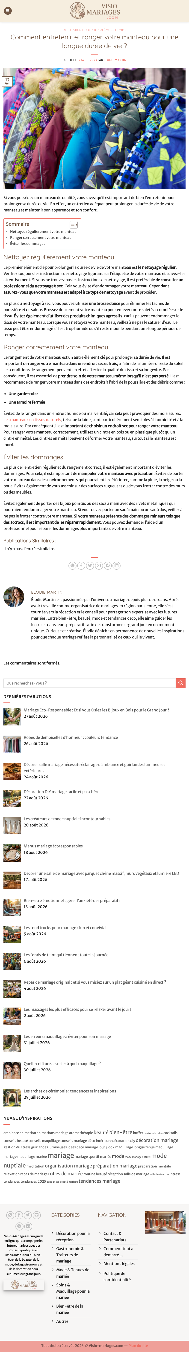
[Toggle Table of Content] (71, 225)
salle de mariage (136, 1174)
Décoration (72, 30)
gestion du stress (16, 1147)
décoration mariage (157, 1140)
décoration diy (123, 1140)
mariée (105, 1156)
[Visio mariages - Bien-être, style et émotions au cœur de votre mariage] (94, 11)
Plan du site (138, 1345)
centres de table (153, 1133)
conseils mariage (73, 1140)
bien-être (120, 1132)
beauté (101, 1132)
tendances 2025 (33, 1181)
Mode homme (116, 30)
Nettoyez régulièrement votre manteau (43, 231)
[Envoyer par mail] (99, 566)
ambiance (11, 1133)
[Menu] (8, 11)
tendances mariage (99, 1181)
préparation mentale (154, 1166)
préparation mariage (115, 1166)
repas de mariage (33, 1174)
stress (175, 1174)
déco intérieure (100, 1140)
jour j (103, 1147)
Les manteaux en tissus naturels (32, 419)
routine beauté (95, 1174)
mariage (60, 1155)
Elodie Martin (115, 60)
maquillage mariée (32, 1156)
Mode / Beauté (93, 30)
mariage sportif (87, 1156)
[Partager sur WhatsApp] (72, 566)
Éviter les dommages (27, 243)
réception (115, 1174)
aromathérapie (81, 1133)
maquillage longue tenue (135, 1147)
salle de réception (160, 1174)
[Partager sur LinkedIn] (116, 566)
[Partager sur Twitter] (90, 566)
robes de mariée (65, 1173)
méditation (35, 1166)
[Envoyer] (181, 683)
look (111, 1147)
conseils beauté (15, 1140)
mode (118, 1156)
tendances (11, 1181)
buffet (138, 1133)
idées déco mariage (83, 1147)
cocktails (170, 1133)
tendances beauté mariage (62, 1181)
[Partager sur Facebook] (81, 566)
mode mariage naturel (138, 1157)
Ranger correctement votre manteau (40, 237)
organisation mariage (68, 1166)
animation (28, 1133)
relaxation (11, 1174)
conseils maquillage (44, 1140)
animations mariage (52, 1133)
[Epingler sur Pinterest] (108, 566)
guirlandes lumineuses (49, 1147)
